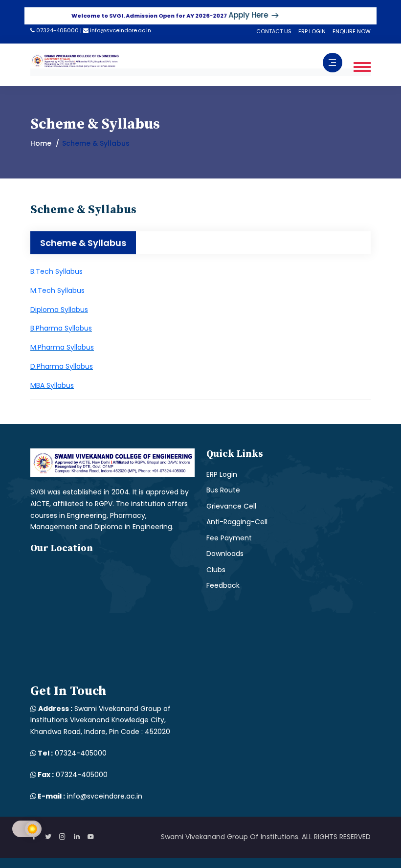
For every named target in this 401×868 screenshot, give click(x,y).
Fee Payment (229, 538)
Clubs (215, 570)
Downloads (225, 553)
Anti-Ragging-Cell (236, 522)
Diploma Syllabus (59, 309)
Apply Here (238, 15)
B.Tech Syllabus (56, 271)
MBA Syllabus (52, 385)
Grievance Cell (231, 506)
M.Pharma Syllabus (62, 347)
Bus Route (223, 490)
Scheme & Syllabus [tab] (83, 243)
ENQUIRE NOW (352, 31)
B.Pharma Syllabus (61, 328)
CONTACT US (273, 31)
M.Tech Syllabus (57, 290)
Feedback (223, 585)
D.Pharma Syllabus (61, 366)
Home (40, 143)
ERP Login (221, 474)
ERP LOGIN (312, 31)
